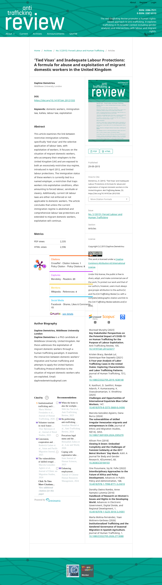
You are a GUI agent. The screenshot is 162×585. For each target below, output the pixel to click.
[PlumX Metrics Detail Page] (39, 264)
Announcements (55, 33)
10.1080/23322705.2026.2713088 (106, 536)
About (9, 33)
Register (143, 2)
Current (24, 33)
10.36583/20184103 (99, 462)
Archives (37, 33)
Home (37, 50)
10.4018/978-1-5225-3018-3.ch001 (107, 511)
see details (67, 313)
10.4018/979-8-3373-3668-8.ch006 (107, 407)
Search (150, 33)
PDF (95, 151)
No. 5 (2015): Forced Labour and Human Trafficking (80, 50)
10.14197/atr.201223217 (102, 348)
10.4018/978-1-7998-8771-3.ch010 (107, 483)
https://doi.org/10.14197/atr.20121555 (54, 100)
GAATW (73, 33)
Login (153, 2)
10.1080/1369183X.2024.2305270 (106, 435)
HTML (107, 151)
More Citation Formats (101, 199)
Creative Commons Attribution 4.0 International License (106, 263)
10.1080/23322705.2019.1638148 (106, 379)
